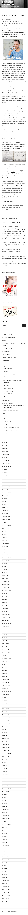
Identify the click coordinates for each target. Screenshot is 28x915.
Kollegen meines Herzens (10, 430)
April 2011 (4, 874)
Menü (14, 10)
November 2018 (6, 617)
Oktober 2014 (5, 750)
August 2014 (5, 756)
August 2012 (5, 827)
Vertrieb (4, 261)
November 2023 (6, 463)
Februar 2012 (5, 845)
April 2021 (4, 537)
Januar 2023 (5, 484)
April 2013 (4, 803)
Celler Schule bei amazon (9, 272)
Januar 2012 (5, 848)
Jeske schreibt (5, 400)
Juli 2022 (4, 498)
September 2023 (6, 466)
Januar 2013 (5, 812)
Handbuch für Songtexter (8, 337)
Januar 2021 (5, 546)
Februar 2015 (5, 738)
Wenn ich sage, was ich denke (9, 63)
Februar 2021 (5, 543)
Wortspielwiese (8, 368)
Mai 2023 (4, 475)
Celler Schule (7, 421)
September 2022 (6, 492)
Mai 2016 (4, 703)
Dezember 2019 (6, 581)
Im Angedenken (6, 351)
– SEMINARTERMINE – (7, 334)
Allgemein (4, 433)
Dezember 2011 (6, 851)
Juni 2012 (4, 833)
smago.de (5, 214)
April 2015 (4, 732)
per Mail (4, 260)
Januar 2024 (5, 457)
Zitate (5, 376)
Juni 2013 (4, 797)
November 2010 (6, 889)
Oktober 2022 (5, 490)
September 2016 (6, 691)
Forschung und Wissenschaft (9, 357)
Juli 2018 (4, 629)
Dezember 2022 (6, 487)
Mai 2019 (4, 599)
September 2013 (6, 789)
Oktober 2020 (5, 555)
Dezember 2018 (6, 614)
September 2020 (6, 558)
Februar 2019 (5, 608)
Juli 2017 (4, 664)
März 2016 (4, 706)
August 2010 (5, 898)
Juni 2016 (4, 700)
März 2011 (4, 877)
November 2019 (6, 584)
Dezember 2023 (6, 460)
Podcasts (6, 396)
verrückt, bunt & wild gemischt (11, 427)
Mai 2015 (4, 729)
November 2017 (6, 652)
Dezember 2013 (6, 780)
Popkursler (6, 418)
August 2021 (5, 528)
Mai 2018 (4, 635)
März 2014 (4, 771)
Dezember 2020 (6, 549)
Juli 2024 (4, 442)
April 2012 (4, 839)
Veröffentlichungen (9, 391)
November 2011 (6, 854)
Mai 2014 (4, 765)
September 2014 (6, 753)
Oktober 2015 (5, 720)
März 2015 (4, 735)
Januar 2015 (5, 741)
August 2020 (5, 561)
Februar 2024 (5, 454)
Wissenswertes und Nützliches (10, 410)
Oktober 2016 (5, 688)
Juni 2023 (4, 472)
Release (6, 371)
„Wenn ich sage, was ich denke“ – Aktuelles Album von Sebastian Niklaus (13, 23)
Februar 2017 (5, 679)
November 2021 (6, 519)
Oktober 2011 (5, 857)
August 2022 (5, 495)
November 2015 (6, 718)
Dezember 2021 (6, 516)
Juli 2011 (4, 866)
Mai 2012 (4, 836)
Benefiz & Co (7, 385)
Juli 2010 (4, 901)
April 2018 (4, 638)
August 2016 (5, 694)
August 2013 (5, 791)
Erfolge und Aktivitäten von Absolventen (12, 380)
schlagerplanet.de (7, 201)
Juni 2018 (4, 632)
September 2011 (6, 860)
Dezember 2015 (6, 715)
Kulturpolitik (5, 360)
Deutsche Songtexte (8, 3)
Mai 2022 (4, 501)
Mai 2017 (4, 670)
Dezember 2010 (6, 886)
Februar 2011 (5, 880)
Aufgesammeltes (6, 366)
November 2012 (6, 818)
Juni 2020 (4, 567)
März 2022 (5, 507)
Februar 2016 (5, 709)
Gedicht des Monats (7, 348)
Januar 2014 (5, 777)
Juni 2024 (4, 445)
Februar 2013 (5, 809)
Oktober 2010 (5, 892)
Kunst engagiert (6, 354)
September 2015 (6, 723)
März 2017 (4, 676)
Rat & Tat (6, 424)
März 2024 (5, 451)
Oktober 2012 (5, 821)
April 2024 (5, 448)
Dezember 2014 (6, 744)
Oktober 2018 (5, 620)
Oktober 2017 (5, 655)
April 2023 (5, 478)
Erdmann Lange (5, 79)
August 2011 (5, 863)
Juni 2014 (4, 762)
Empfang (4, 265)
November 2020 (6, 552)
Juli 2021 (4, 531)
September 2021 (6, 525)
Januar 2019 (5, 611)
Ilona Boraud (20, 79)
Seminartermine (7, 302)
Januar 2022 (5, 513)
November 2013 (6, 783)
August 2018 (5, 626)
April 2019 (4, 602)
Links (3, 413)
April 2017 (4, 673)
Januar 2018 (5, 646)
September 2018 (6, 623)
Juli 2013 (4, 794)
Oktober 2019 (5, 587)
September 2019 (6, 590)
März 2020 (5, 575)
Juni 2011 (4, 869)
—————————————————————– (12, 363)
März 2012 (4, 842)
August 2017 (5, 661)
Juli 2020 (4, 564)
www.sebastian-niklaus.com (9, 253)
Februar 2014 (5, 774)
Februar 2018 (5, 644)
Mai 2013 (4, 800)
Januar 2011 (5, 883)
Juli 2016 (4, 697)
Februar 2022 (5, 510)
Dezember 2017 (6, 649)
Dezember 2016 (6, 682)
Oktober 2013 (5, 786)
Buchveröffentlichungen (10, 394)
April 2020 (5, 572)
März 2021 (4, 540)
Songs (21, 170)
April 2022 (4, 504)
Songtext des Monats (9, 374)
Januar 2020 (5, 578)
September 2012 (6, 824)
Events (4, 340)
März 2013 (4, 806)
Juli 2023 (4, 469)
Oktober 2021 (5, 522)
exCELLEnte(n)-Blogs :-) (8, 403)
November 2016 (6, 685)
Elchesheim (19, 186)
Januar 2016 (5, 712)
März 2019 (4, 605)
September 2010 (6, 895)
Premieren (6, 382)
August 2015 (5, 726)
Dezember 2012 (6, 815)
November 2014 (6, 747)
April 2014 (4, 768)
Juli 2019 (4, 593)
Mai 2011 (4, 871)
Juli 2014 (4, 759)
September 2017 (6, 658)
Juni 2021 (4, 534)
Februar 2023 (5, 481)
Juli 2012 (4, 830)
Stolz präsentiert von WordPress (9, 911)
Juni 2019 (4, 596)
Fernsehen (13, 172)
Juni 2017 (4, 667)
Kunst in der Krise (8, 388)
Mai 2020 (4, 570)
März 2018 (4, 641)
